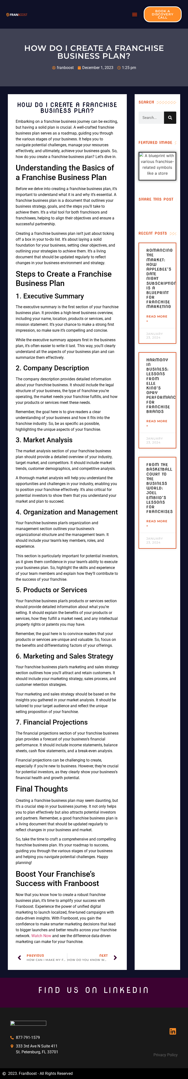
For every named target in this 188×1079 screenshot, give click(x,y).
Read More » (156, 319)
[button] (135, 14)
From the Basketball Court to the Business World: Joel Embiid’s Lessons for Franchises (159, 488)
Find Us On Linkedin (94, 990)
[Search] (170, 118)
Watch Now (41, 935)
